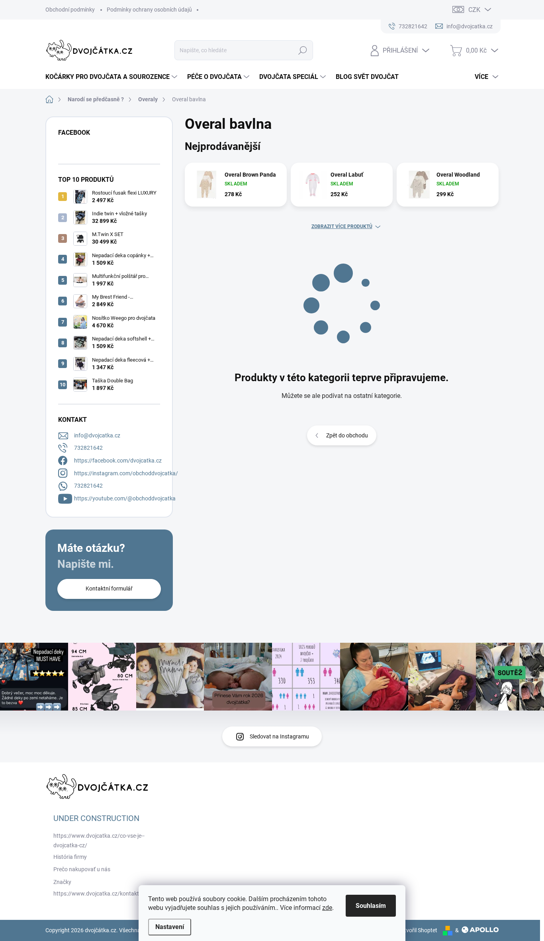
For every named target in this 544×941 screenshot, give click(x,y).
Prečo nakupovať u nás (81, 869)
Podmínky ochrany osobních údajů (149, 9)
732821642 (88, 448)
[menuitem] (112, 77)
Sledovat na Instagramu (279, 736)
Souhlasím (371, 906)
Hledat (303, 50)
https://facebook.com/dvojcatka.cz (118, 460)
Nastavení (169, 927)
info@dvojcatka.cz (97, 435)
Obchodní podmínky (70, 9)
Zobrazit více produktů (341, 226)
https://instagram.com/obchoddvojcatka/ (126, 473)
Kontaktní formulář (109, 588)
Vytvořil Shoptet (417, 930)
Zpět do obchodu (347, 435)
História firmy (70, 857)
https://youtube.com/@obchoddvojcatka (125, 498)
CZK (474, 10)
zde (327, 907)
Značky (62, 882)
